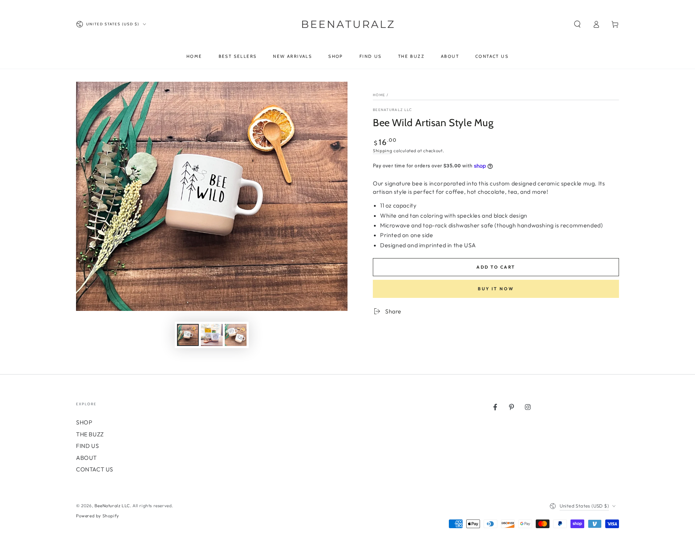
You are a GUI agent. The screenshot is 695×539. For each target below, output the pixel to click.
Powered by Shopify (97, 515)
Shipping (382, 150)
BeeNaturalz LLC (392, 109)
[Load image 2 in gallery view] (212, 335)
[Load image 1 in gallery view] (188, 335)
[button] (577, 24)
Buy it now (496, 288)
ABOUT (86, 457)
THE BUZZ (90, 434)
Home (379, 95)
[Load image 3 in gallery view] (236, 335)
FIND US (87, 445)
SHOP (84, 422)
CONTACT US (94, 469)
